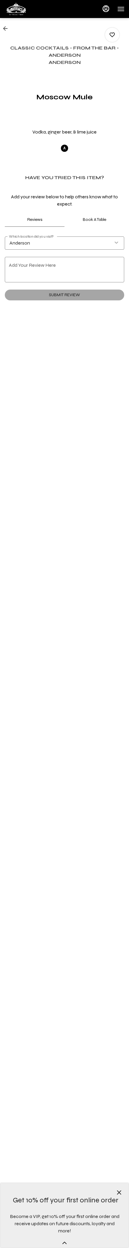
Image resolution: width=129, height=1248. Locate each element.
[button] (7, 28)
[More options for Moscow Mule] (112, 35)
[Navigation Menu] (121, 9)
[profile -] (106, 8)
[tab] (34, 219)
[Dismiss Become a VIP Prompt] (119, 1192)
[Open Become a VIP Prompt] (64, 1242)
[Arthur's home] (31, 9)
